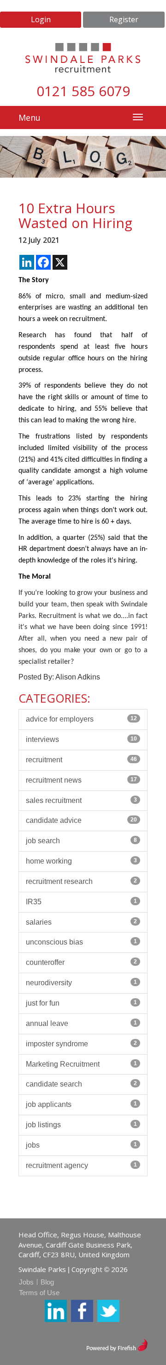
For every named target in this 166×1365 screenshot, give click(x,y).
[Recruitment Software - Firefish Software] (117, 1344)
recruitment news (81, 780)
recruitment (81, 760)
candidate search (81, 1084)
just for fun (81, 1003)
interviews (81, 739)
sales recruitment (81, 800)
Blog (47, 1282)
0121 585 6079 (83, 90)
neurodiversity (81, 983)
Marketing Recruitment (81, 1064)
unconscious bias (81, 942)
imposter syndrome (81, 1044)
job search (81, 841)
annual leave (81, 1023)
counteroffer (81, 962)
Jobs (26, 1282)
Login (41, 19)
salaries (81, 922)
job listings (81, 1125)
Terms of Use (39, 1293)
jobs (81, 1145)
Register (123, 19)
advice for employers (81, 719)
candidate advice (81, 820)
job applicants (81, 1104)
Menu (29, 117)
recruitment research (81, 881)
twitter (108, 1311)
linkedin (56, 1311)
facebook (82, 1311)
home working (81, 861)
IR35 (81, 902)
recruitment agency (81, 1165)
